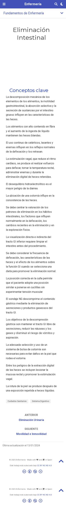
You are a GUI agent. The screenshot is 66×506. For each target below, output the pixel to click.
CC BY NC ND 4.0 (44, 465)
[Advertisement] (31, 64)
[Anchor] (50, 89)
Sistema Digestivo (40, 401)
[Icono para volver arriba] (61, 462)
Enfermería (33, 4)
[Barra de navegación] (4, 4)
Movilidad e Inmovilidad (31, 434)
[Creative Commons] (33, 472)
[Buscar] (56, 4)
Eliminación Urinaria (31, 420)
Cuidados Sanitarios (17, 401)
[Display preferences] (61, 4)
